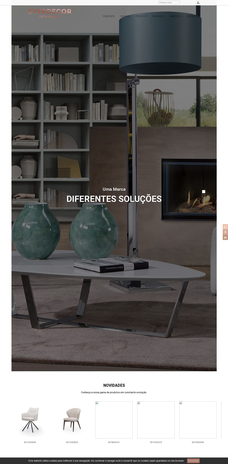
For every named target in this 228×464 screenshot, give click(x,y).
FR (192, 3)
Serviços (125, 16)
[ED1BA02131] (114, 420)
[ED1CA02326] (30, 420)
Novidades (158, 16)
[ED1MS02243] (198, 420)
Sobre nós (109, 16)
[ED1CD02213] (156, 420)
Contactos (193, 16)
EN (188, 3)
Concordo (193, 460)
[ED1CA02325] (72, 420)
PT (184, 3)
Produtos (141, 16)
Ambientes (175, 16)
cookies (53, 460)
